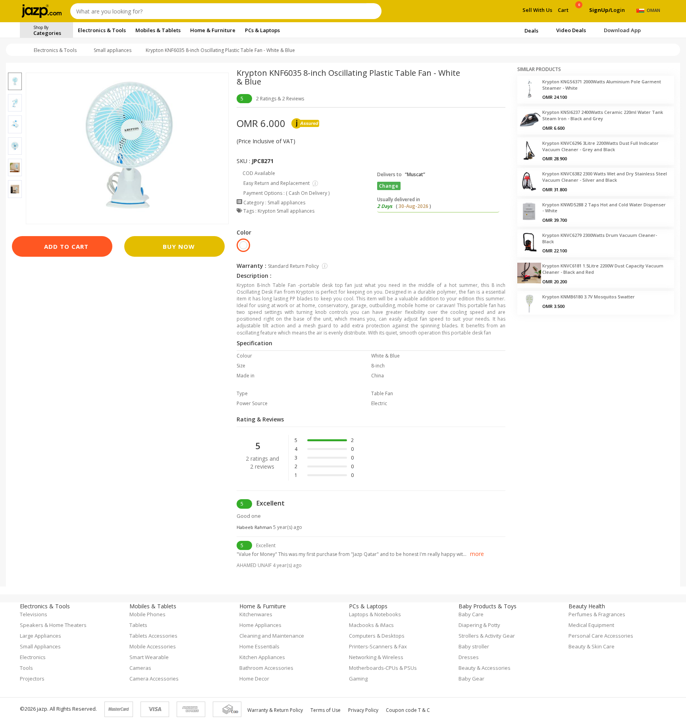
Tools (26, 667)
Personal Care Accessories (600, 635)
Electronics (33, 657)
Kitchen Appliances (262, 657)
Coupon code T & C (408, 710)
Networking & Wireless (376, 657)
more (477, 554)
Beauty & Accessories (485, 667)
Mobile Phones (147, 614)
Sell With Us (537, 9)
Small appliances (112, 50)
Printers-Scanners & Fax (378, 646)
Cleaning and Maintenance (271, 635)
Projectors (32, 678)
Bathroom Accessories (266, 667)
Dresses (469, 657)
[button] (15, 68)
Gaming (358, 678)
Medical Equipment (591, 625)
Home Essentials (259, 646)
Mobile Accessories (152, 646)
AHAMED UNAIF (269, 565)
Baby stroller (474, 646)
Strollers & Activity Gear (487, 635)
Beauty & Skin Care (591, 646)
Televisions (33, 614)
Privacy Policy (363, 710)
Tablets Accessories (153, 635)
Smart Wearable (149, 657)
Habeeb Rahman (269, 527)
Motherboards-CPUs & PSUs (383, 667)
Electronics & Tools (55, 50)
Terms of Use (325, 710)
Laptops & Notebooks (375, 614)
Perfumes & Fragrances (596, 614)
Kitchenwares (255, 614)
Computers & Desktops (377, 635)
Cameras (140, 667)
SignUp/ (600, 9)
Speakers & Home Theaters (53, 625)
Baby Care (471, 614)
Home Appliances (260, 625)
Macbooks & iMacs (371, 625)
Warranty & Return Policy (275, 710)
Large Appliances (40, 635)
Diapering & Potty (479, 625)
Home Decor (254, 678)
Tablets (138, 625)
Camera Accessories (154, 678)
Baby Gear (471, 678)
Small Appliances (40, 646)
